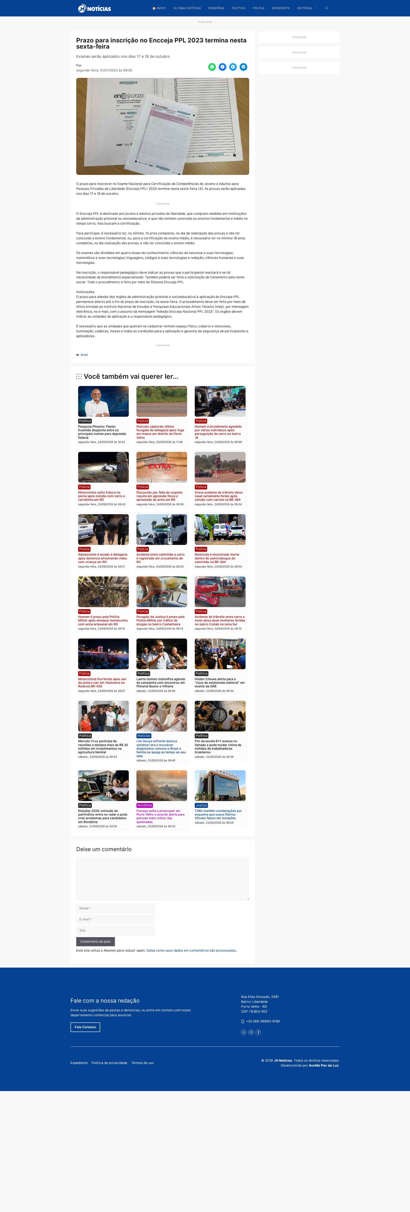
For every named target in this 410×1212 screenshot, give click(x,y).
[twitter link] (243, 1032)
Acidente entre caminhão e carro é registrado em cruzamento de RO (160, 558)
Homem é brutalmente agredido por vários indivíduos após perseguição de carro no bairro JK (218, 432)
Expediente (281, 8)
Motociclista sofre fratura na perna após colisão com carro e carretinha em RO (101, 496)
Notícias (144, 736)
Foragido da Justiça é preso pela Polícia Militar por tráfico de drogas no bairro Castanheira (160, 620)
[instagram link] (251, 1032)
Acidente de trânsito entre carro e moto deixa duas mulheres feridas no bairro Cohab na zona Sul (220, 620)
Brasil (84, 354)
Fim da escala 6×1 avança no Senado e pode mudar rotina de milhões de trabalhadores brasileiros (218, 746)
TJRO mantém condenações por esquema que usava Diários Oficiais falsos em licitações (218, 814)
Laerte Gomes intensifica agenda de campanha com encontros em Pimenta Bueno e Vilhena (160, 682)
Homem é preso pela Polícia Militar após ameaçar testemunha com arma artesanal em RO (102, 620)
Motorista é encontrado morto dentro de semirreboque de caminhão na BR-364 (217, 558)
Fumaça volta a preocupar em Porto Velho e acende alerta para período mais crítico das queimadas (160, 816)
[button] (326, 8)
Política (238, 8)
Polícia (258, 8)
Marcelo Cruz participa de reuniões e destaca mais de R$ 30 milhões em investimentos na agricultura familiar (103, 746)
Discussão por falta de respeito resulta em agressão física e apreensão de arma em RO (159, 496)
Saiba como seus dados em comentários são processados (191, 950)
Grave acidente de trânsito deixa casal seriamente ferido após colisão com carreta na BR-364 (219, 496)
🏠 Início (159, 8)
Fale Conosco (85, 1027)
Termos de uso (142, 1063)
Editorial (305, 8)
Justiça (201, 805)
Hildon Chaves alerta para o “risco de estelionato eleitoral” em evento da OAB (220, 682)
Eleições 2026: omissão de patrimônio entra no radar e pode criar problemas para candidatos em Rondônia (102, 816)
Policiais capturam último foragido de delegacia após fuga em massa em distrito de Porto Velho (160, 432)
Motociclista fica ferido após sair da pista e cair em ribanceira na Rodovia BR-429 (102, 682)
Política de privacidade (109, 1063)
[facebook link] (258, 1032)
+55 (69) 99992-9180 (263, 1021)
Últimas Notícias (187, 8)
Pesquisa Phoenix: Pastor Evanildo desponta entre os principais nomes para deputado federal (102, 432)
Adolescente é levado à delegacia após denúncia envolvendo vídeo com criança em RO (102, 558)
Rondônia (216, 8)
